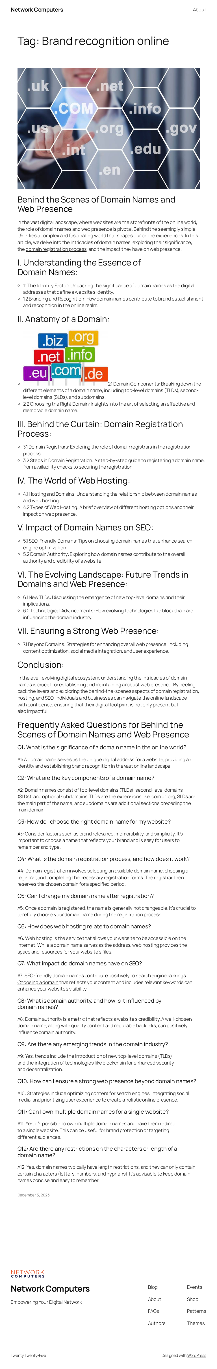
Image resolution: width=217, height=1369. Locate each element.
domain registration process (56, 249)
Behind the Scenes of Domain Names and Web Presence (96, 204)
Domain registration (46, 870)
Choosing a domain (38, 982)
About (199, 9)
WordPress (196, 1355)
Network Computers (37, 9)
